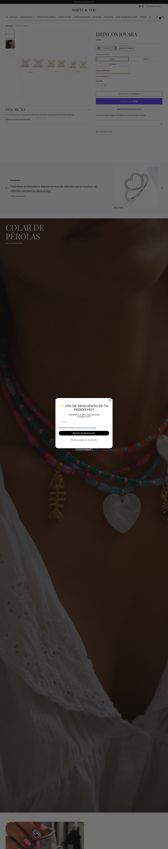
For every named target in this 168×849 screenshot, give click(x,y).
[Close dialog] (110, 400)
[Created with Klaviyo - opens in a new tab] (84, 449)
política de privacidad (88, 428)
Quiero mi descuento (84, 433)
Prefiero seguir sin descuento (84, 440)
